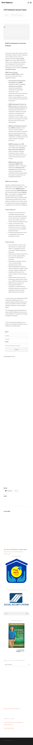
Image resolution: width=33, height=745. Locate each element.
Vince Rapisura (6, 2)
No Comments (18, 15)
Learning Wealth (9, 728)
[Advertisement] (16, 422)
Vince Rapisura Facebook (12, 708)
